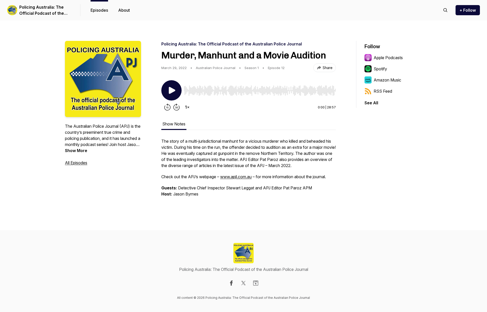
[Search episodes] (445, 10)
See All (371, 102)
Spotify (380, 68)
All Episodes (76, 162)
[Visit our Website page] (255, 283)
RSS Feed (383, 91)
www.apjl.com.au (236, 176)
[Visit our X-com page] (243, 283)
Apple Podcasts (388, 57)
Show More (76, 150)
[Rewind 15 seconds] (167, 107)
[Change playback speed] (187, 107)
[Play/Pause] (171, 90)
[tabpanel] (248, 170)
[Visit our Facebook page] (231, 283)
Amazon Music (387, 80)
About (124, 10)
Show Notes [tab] (173, 123)
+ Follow (468, 10)
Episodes (99, 10)
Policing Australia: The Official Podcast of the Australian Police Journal (44, 10)
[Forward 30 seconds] (176, 107)
